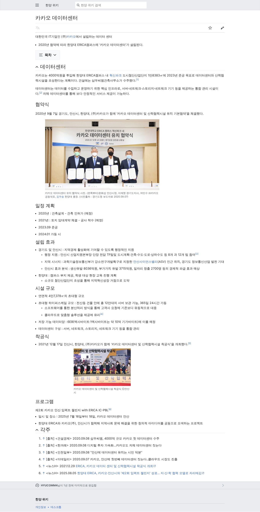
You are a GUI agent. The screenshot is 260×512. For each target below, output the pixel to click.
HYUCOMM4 (49, 485)
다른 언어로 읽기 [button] (37, 28)
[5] (189, 343)
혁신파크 (115, 75)
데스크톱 (56, 507)
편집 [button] (222, 28)
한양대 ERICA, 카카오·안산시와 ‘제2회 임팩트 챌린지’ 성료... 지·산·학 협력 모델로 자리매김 (139, 473)
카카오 (71, 36)
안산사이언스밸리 (145, 262)
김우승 (60, 196)
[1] (137, 79)
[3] (196, 253)
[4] (101, 313)
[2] (40, 92)
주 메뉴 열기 (37, 5)
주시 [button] (210, 28)
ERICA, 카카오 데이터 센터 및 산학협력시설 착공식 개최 (114, 466)
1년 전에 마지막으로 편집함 (80, 485)
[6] (109, 409)
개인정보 (40, 507)
